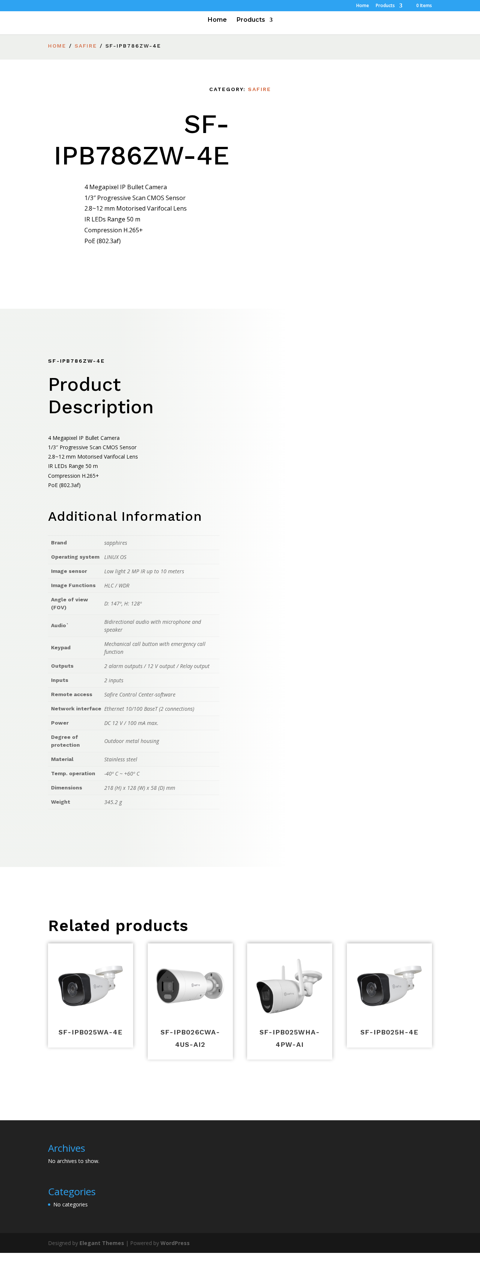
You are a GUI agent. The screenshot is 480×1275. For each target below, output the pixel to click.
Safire (86, 46)
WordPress (175, 1243)
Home (362, 6)
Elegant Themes (102, 1243)
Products (385, 6)
